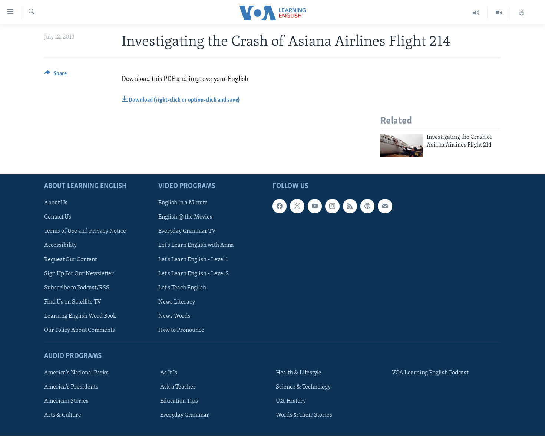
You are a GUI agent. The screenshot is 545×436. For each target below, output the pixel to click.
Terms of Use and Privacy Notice (85, 232)
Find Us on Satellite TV (72, 302)
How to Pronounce (181, 330)
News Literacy (176, 302)
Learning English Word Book (80, 316)
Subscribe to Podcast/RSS (76, 288)
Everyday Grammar (184, 416)
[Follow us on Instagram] (332, 206)
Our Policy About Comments (79, 330)
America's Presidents (71, 387)
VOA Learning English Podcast (430, 373)
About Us (55, 203)
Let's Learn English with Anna (196, 246)
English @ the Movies (185, 217)
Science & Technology (303, 387)
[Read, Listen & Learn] (521, 13)
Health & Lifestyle (298, 373)
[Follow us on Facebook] (279, 206)
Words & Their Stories (304, 416)
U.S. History (291, 401)
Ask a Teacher (178, 387)
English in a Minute (183, 203)
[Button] (55, 75)
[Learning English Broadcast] (476, 13)
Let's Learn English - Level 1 (193, 260)
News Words (174, 316)
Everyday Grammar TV (187, 232)
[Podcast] (367, 206)
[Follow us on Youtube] (315, 206)
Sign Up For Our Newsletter (79, 274)
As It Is (168, 373)
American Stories (66, 401)
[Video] (499, 13)
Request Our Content (70, 260)
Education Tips (179, 401)
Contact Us (57, 217)
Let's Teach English (182, 288)
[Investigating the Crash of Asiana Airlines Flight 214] (401, 145)
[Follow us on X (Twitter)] (297, 206)
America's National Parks (76, 373)
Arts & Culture (62, 416)
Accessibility (60, 246)
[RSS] (350, 206)
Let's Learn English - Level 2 (193, 274)
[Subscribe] (385, 206)
